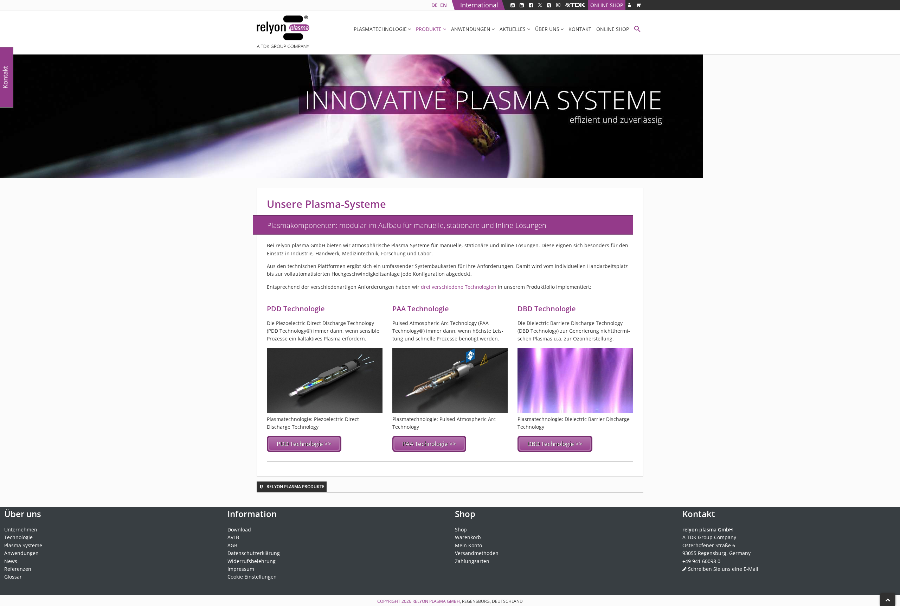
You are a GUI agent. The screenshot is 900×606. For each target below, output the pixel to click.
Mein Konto (468, 545)
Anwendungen (470, 29)
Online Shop (606, 5)
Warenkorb (468, 537)
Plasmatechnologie (380, 29)
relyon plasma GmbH (436, 601)
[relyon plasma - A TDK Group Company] (575, 5)
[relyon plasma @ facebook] (530, 5)
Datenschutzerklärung (253, 553)
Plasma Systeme (23, 545)
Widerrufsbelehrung (251, 561)
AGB (232, 545)
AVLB (233, 537)
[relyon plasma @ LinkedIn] (521, 5)
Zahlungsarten (472, 561)
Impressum (240, 569)
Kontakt (579, 29)
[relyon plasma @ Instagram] (558, 5)
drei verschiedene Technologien (458, 286)
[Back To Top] (887, 599)
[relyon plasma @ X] (540, 5)
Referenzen (17, 569)
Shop (461, 529)
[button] (637, 30)
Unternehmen (20, 529)
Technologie (18, 537)
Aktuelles (513, 29)
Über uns (547, 29)
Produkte (429, 29)
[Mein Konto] (629, 5)
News (10, 561)
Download (239, 529)
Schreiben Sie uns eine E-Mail (723, 569)
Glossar (13, 576)
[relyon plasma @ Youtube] (512, 5)
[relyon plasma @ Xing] (549, 5)
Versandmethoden (477, 553)
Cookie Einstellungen (252, 576)
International (479, 5)
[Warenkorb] (638, 5)
